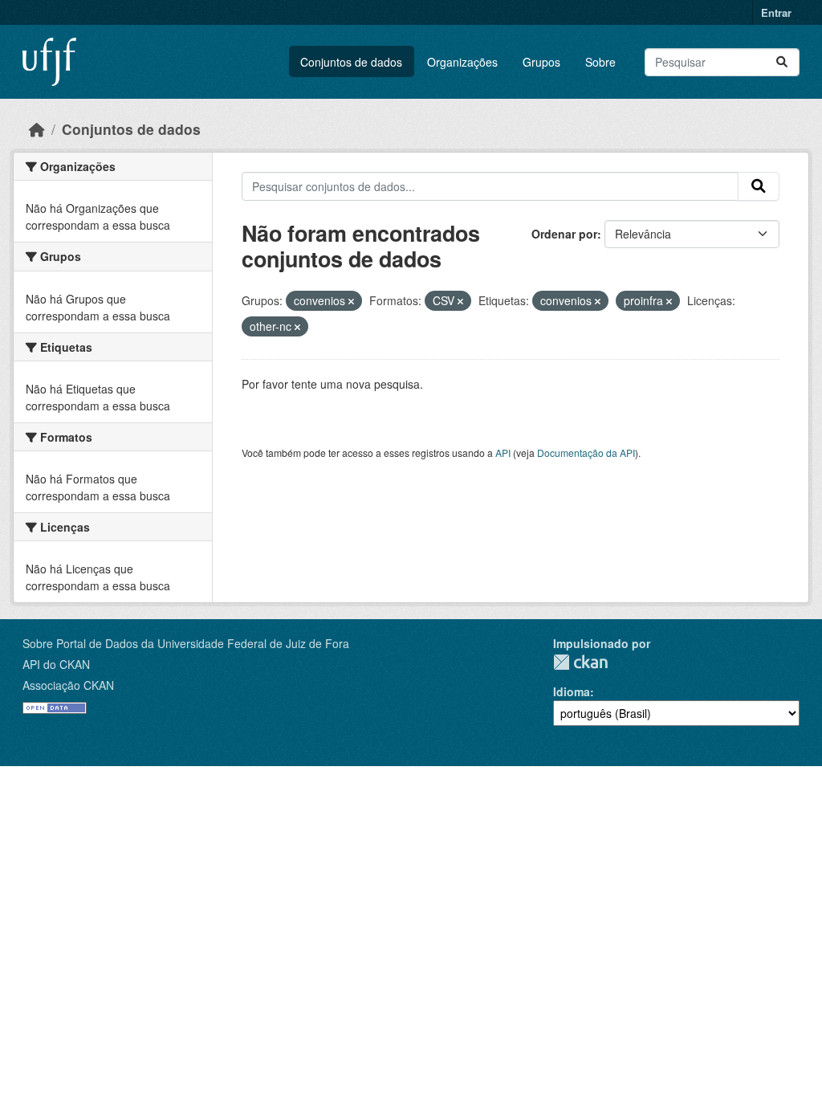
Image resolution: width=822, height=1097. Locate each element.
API (503, 452)
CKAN (580, 662)
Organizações (462, 62)
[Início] (37, 129)
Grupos (541, 62)
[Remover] (351, 301)
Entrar (776, 12)
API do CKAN (56, 664)
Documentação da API (586, 452)
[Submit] (782, 62)
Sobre (600, 62)
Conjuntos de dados (351, 62)
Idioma (571, 691)
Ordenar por (564, 234)
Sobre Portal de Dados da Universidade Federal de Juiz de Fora (185, 643)
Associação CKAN (68, 685)
